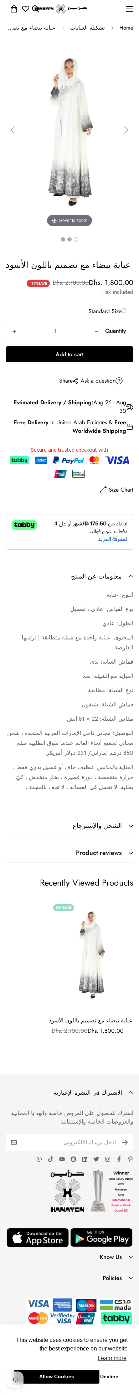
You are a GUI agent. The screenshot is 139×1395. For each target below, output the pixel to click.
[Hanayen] (61, 9)
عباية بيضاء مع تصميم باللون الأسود (91, 1020)
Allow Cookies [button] (56, 1376)
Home (126, 28)
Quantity (115, 331)
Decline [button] (109, 1376)
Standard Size (105, 311)
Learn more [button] (112, 1358)
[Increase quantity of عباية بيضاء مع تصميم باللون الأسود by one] (14, 331)
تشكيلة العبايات (87, 28)
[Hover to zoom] (69, 133)
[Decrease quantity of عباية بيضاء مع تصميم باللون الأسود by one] (96, 331)
